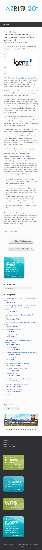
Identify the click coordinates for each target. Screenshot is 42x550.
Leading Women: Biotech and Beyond (17, 335)
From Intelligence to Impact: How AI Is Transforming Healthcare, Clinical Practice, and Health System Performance (20, 308)
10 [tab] (28, 429)
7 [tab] (21, 429)
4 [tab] (14, 429)
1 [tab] (7, 429)
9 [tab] (25, 429)
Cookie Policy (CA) (8, 444)
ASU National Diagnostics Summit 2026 (17, 363)
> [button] (35, 420)
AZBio (25, 42)
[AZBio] (21, 9)
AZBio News (12, 32)
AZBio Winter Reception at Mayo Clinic (17, 384)
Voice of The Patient (12, 358)
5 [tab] (16, 429)
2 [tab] (9, 429)
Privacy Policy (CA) (9, 446)
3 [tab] (11, 429)
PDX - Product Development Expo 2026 (17, 368)
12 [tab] (32, 429)
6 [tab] (18, 429)
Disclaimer (6, 440)
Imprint (5, 442)
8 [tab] (23, 429)
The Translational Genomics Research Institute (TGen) (21, 78)
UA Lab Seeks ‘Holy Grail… (21, 248)
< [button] (6, 420)
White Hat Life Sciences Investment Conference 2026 (21, 353)
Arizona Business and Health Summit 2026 (18, 379)
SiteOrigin (21, 546)
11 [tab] (30, 429)
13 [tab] (35, 429)
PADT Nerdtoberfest (11, 374)
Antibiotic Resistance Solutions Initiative (18, 158)
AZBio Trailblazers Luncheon (14, 389)
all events (8, 395)
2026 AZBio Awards (11, 347)
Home (5, 32)
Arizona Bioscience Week (13, 329)
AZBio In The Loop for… (21, 241)
